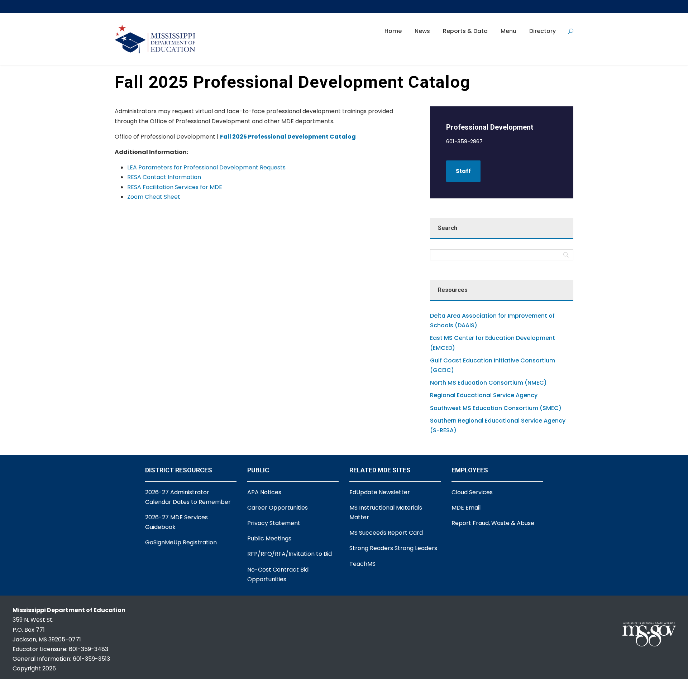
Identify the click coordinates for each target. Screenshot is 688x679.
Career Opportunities (277, 508)
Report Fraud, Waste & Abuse (493, 523)
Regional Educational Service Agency (484, 395)
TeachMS (362, 564)
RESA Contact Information (164, 177)
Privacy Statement (273, 523)
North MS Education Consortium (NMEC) (488, 383)
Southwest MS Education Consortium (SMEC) (496, 408)
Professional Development (489, 127)
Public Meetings (269, 538)
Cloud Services (472, 492)
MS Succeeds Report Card (386, 533)
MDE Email (466, 508)
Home (393, 31)
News (422, 31)
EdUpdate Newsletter (379, 492)
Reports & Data (465, 31)
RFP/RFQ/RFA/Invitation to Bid (289, 554)
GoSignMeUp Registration (181, 542)
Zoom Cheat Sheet (153, 197)
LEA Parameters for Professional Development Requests (206, 167)
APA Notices (264, 492)
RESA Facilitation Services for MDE (174, 187)
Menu (508, 31)
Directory (542, 31)
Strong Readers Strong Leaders (393, 548)
